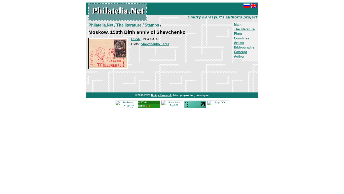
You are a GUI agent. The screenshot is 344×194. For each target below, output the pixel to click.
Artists (239, 43)
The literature (244, 29)
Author (239, 56)
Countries (241, 38)
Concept (240, 52)
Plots (238, 34)
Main (238, 25)
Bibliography (244, 47)
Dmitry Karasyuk (161, 95)
